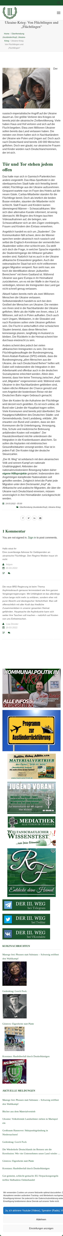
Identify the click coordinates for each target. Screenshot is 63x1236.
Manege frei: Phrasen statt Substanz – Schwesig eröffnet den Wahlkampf (30, 1102)
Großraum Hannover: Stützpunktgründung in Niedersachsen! (25, 1132)
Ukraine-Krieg (54, 507)
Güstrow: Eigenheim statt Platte (18, 1161)
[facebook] (22, 518)
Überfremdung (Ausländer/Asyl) (33, 507)
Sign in (32, 537)
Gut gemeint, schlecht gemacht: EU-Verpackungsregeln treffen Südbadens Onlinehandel (30, 1178)
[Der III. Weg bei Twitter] (31, 919)
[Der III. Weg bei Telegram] (31, 905)
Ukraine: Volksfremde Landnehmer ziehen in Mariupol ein (30, 1121)
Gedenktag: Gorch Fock (14, 1142)
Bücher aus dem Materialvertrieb (18, 1111)
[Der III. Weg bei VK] (31, 933)
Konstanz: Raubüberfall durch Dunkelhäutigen (26, 1168)
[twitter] (28, 518)
